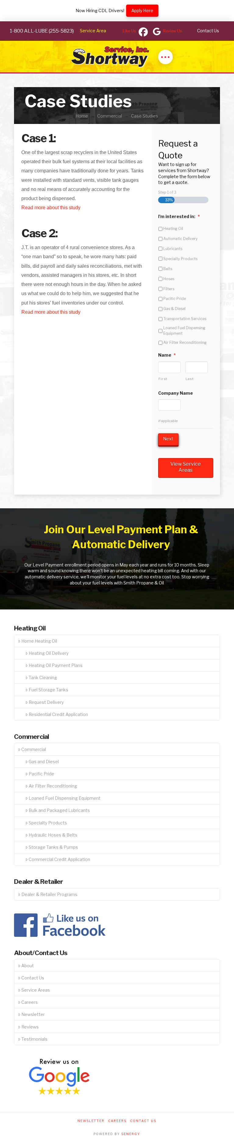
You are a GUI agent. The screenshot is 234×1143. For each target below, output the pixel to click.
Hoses (168, 279)
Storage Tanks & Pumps (53, 847)
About (27, 965)
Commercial (33, 749)
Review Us (172, 31)
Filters (168, 289)
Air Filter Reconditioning (185, 342)
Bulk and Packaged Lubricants (59, 810)
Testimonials (34, 1039)
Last (190, 379)
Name (167, 355)
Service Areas (35, 990)
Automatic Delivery (180, 238)
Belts (167, 268)
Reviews (30, 1026)
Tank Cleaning (43, 677)
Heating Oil (173, 228)
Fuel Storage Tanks (48, 689)
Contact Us (32, 977)
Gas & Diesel (174, 308)
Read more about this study (50, 207)
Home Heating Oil (39, 641)
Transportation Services (184, 318)
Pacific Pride (174, 298)
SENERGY (130, 1134)
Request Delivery (46, 702)
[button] (165, 57)
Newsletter (33, 1014)
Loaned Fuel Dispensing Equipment (184, 331)
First (162, 379)
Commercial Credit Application (59, 859)
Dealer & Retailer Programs (49, 894)
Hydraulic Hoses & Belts (53, 835)
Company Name (175, 393)
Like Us (129, 31)
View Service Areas (185, 467)
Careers (29, 1002)
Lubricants (172, 248)
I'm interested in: (179, 216)
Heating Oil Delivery (49, 653)
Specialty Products (180, 258)
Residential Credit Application (58, 714)
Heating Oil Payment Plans (56, 665)
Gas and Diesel (44, 761)
